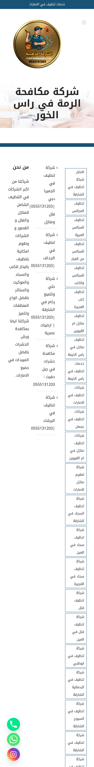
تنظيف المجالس (78, 207)
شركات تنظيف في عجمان (76, 419)
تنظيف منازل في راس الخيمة (76, 347)
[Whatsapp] (13, 739)
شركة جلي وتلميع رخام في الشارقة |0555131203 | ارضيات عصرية (47, 306)
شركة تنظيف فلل (79, 600)
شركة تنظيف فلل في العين (78, 628)
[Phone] (13, 724)
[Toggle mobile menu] (84, 22)
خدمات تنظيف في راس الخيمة (76, 371)
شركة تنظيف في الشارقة (76, 742)
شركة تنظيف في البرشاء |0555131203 (47, 413)
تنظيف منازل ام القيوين (78, 323)
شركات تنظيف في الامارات (76, 395)
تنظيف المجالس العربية (78, 227)
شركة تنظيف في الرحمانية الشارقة (76, 683)
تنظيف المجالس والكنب (78, 275)
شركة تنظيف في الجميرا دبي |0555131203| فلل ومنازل (47, 195)
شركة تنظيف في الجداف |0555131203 (47, 250)
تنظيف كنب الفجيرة (79, 299)
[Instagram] (13, 754)
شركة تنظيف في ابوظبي (76, 656)
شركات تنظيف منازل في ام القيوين (76, 446)
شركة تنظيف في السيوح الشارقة (76, 714)
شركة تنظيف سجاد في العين (77, 541)
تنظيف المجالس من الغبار (77, 251)
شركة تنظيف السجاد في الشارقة (76, 509)
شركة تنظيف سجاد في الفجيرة (77, 572)
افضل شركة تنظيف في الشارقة (76, 183)
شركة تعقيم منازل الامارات (78, 478)
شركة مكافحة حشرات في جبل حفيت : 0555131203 (47, 365)
